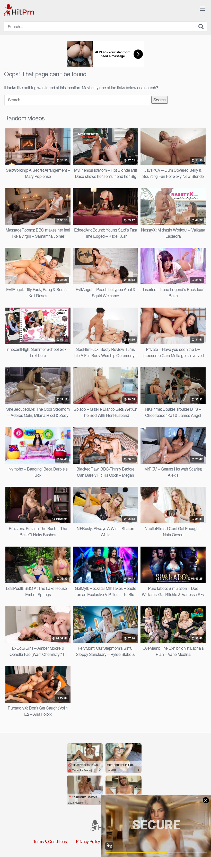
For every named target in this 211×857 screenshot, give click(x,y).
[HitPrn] (19, 10)
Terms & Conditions (50, 841)
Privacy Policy (88, 841)
